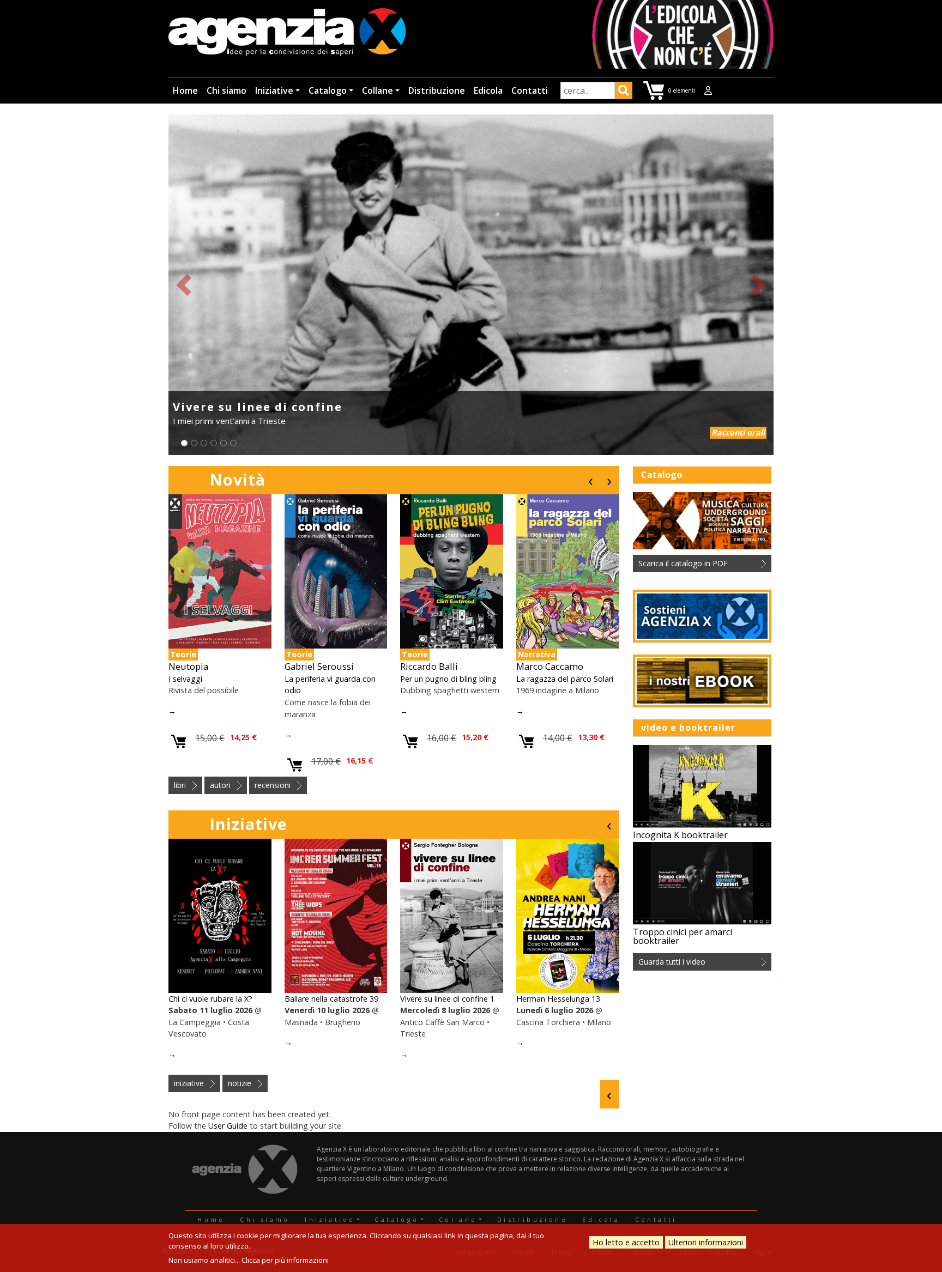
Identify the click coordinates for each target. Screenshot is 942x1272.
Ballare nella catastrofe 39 (331, 999)
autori (220, 785)
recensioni (273, 785)
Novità (237, 479)
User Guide (227, 1125)
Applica (623, 92)
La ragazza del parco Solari (564, 679)
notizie (239, 1083)
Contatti (529, 90)
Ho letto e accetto (626, 1242)
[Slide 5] (223, 443)
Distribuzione (436, 90)
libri (180, 785)
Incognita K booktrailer (680, 835)
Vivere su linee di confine (257, 406)
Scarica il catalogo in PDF (683, 563)
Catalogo (328, 90)
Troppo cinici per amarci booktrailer (682, 936)
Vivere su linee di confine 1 (447, 999)
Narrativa (536, 654)
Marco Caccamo (549, 666)
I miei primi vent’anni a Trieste (229, 420)
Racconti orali (738, 432)
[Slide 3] (204, 443)
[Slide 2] (194, 443)
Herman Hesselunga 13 (558, 999)
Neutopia (188, 666)
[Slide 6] (233, 443)
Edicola (488, 90)
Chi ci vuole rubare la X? (210, 999)
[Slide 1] (184, 443)
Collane (377, 90)
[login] (708, 90)
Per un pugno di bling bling (448, 679)
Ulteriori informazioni (705, 1242)
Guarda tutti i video (671, 961)
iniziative (189, 1083)
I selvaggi (185, 679)
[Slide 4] (213, 443)
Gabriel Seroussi (319, 666)
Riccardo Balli (429, 666)
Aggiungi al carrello (179, 742)
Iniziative (274, 90)
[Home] (287, 32)
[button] (183, 284)
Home (185, 90)
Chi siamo (226, 90)
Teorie (183, 654)
